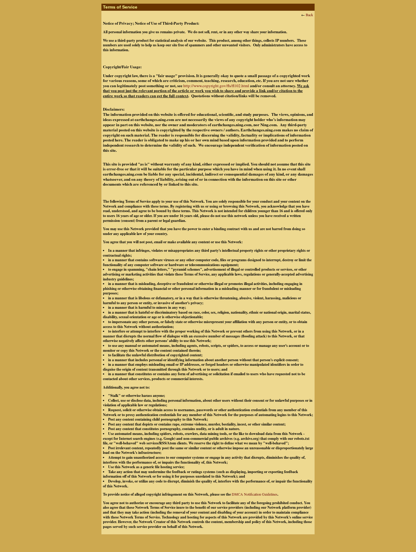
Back (309, 14)
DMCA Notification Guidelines (254, 494)
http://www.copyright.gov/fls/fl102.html (216, 85)
